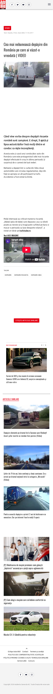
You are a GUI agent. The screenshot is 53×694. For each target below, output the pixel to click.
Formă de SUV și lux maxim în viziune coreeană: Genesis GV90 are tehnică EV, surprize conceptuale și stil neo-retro (26, 379)
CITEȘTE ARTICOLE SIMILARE (26, 320)
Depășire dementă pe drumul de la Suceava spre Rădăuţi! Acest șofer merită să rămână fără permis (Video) (25, 434)
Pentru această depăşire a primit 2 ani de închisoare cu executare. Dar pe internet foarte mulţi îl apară (25, 516)
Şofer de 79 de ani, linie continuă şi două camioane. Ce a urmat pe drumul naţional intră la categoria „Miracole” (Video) (25, 476)
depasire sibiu (36, 275)
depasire (8, 275)
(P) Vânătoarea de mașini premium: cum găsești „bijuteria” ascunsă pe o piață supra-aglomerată (23, 566)
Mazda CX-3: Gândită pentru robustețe (20, 634)
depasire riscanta (21, 275)
